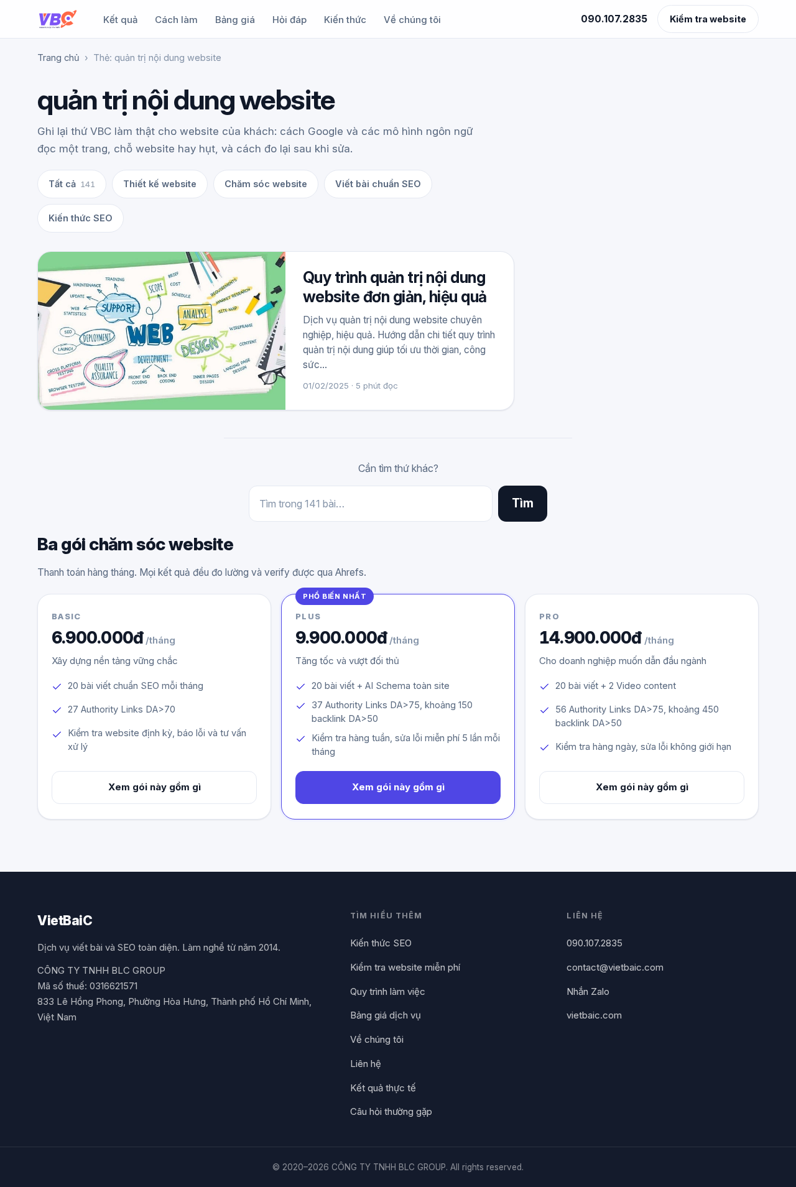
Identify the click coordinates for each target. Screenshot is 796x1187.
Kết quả (120, 19)
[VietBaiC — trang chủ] (57, 19)
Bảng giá (235, 19)
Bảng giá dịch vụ (385, 1015)
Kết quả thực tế (383, 1088)
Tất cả (72, 183)
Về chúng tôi (412, 19)
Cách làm (176, 19)
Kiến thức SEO (81, 218)
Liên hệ (365, 1063)
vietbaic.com (594, 1015)
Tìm (523, 503)
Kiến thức (345, 19)
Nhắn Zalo (588, 991)
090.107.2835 (614, 19)
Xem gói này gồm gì (154, 787)
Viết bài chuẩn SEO (378, 183)
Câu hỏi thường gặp (391, 1111)
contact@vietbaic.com (615, 967)
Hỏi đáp (289, 19)
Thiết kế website (160, 183)
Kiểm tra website (708, 19)
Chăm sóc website (265, 183)
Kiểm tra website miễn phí (405, 967)
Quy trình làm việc (387, 991)
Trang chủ (58, 57)
